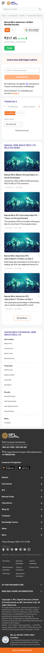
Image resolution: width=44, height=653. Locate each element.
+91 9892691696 (8, 454)
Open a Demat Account (22, 650)
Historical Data (9, 358)
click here (15, 93)
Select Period (8, 119)
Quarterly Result (9, 396)
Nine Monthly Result (11, 406)
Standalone (20, 113)
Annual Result (9, 411)
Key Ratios (7, 385)
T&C (26, 84)
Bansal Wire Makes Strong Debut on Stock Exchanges (21, 176)
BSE (12, 30)
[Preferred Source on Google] (32, 30)
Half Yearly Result (10, 401)
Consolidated (10, 113)
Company (7, 423)
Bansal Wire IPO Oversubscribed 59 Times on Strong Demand (20, 216)
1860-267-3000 (8, 447)
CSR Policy (6, 574)
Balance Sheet (29, 107)
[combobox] (13, 124)
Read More (22, 318)
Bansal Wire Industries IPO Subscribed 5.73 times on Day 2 (18, 257)
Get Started (22, 77)
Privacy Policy (34, 567)
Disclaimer (6, 561)
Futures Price (8, 348)
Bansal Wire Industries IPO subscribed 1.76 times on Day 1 (18, 297)
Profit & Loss (13, 107)
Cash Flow (7, 380)
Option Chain (8, 353)
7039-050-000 (21, 447)
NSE (7, 30)
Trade (9, 48)
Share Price (8, 343)
